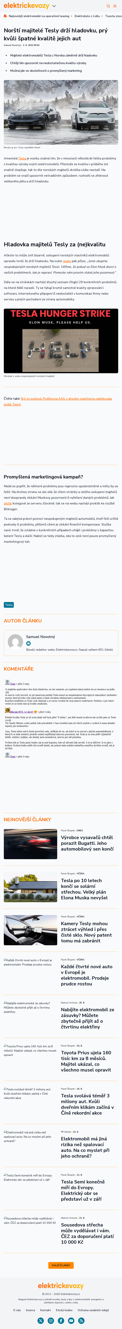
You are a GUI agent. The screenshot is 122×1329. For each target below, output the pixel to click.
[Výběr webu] (54, 6)
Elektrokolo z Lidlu (87, 16)
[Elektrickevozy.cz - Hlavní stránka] (27, 6)
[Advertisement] (61, 210)
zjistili (8, 503)
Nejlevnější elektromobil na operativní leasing (39, 16)
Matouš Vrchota (69, 1002)
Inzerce (30, 1310)
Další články (61, 1265)
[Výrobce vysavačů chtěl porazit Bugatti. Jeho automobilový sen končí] (30, 844)
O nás (17, 1310)
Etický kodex (64, 1310)
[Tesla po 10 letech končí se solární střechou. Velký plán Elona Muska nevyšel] (30, 887)
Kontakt (45, 1310)
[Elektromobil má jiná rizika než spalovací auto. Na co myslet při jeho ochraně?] (30, 1145)
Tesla (22, 158)
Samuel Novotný (12, 45)
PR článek (66, 1131)
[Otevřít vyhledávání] (108, 6)
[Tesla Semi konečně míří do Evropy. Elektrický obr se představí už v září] (30, 1188)
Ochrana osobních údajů (93, 1310)
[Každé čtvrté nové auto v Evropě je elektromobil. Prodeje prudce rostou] (30, 973)
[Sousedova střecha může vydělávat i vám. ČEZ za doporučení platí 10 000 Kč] (30, 1231)
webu (67, 261)
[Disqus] (61, 718)
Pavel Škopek (68, 830)
